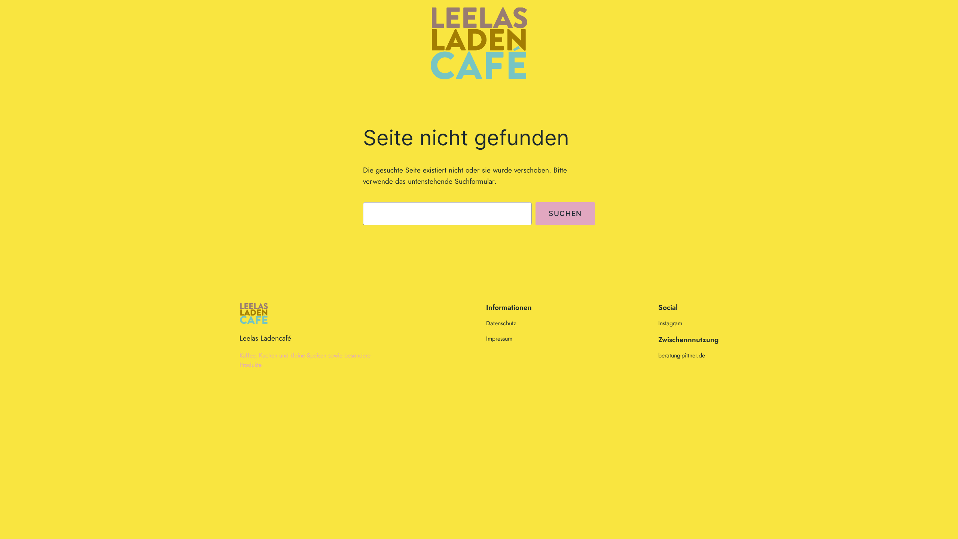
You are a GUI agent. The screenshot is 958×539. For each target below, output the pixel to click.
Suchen (565, 213)
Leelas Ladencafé (265, 338)
